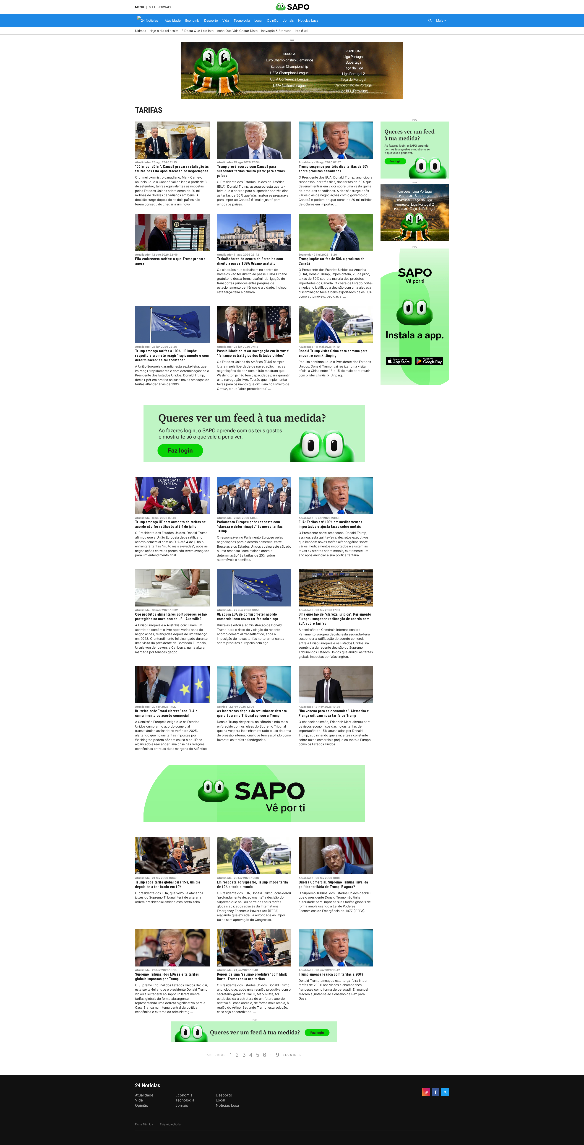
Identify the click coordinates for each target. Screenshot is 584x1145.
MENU (139, 7)
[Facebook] (436, 1092)
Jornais (164, 7)
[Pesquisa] (430, 20)
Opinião (222, 706)
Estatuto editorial (170, 1124)
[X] (445, 1092)
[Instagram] (426, 1092)
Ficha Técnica (144, 1124)
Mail (152, 7)
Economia (305, 254)
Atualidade (142, 162)
